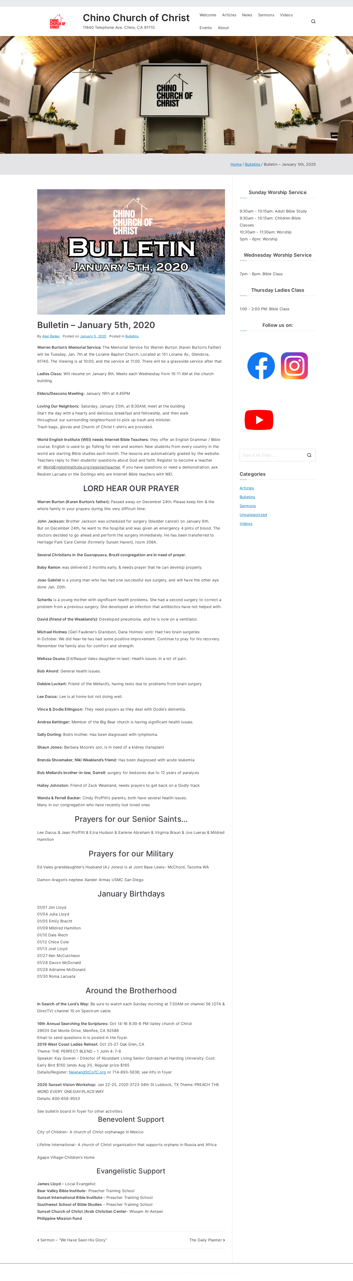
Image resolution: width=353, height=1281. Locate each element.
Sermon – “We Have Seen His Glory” (73, 1240)
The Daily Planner (205, 1240)
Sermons (266, 14)
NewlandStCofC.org (87, 1072)
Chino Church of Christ (136, 18)
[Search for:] (278, 455)
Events (206, 27)
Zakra (208, 1272)
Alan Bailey (51, 336)
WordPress (229, 1272)
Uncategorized (253, 514)
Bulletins (132, 336)
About (223, 27)
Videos (286, 14)
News (247, 14)
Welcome (208, 14)
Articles (229, 14)
